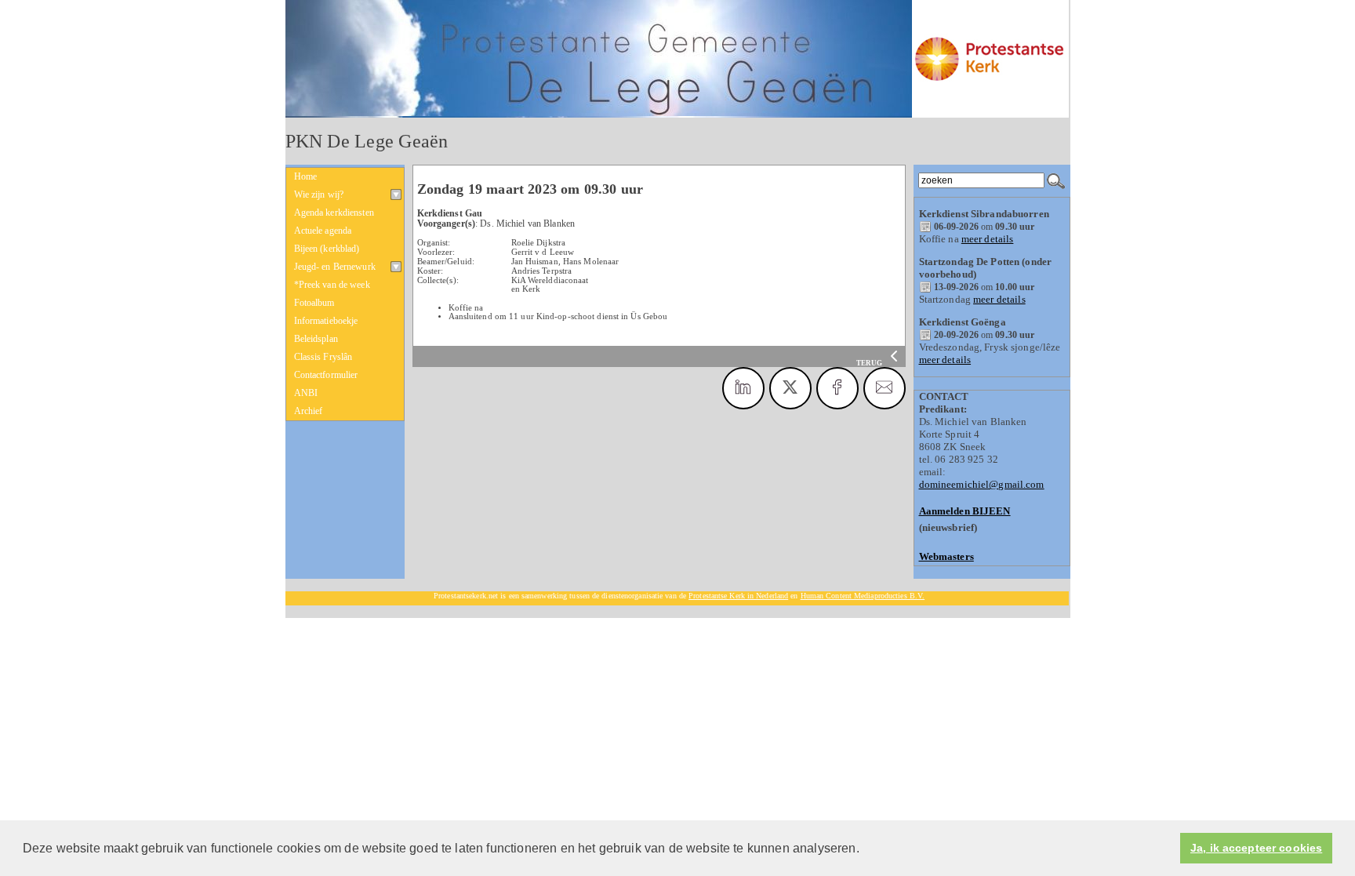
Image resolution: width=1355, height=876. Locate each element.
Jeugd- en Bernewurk (335, 266)
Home (306, 176)
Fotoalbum (314, 302)
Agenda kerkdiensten (334, 212)
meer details (987, 239)
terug (870, 363)
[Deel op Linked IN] (743, 388)
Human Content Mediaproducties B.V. (863, 595)
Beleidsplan (316, 338)
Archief (308, 410)
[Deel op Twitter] (790, 388)
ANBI (306, 392)
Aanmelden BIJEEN (965, 511)
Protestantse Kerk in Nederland (738, 595)
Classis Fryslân (323, 356)
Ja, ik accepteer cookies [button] (1256, 848)
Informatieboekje (326, 320)
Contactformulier (326, 374)
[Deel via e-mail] (884, 388)
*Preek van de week (332, 284)
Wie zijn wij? (319, 194)
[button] (865, 849)
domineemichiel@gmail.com (981, 484)
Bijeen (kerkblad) (327, 248)
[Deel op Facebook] (837, 388)
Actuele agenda (323, 230)
